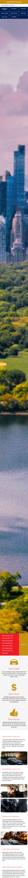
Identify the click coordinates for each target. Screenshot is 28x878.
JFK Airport (23, 8)
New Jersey (4, 16)
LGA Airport (14, 8)
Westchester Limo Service (8, 5)
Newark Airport (4, 13)
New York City (14, 13)
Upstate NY (14, 16)
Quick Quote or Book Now (14, 2)
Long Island (23, 13)
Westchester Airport (4, 9)
